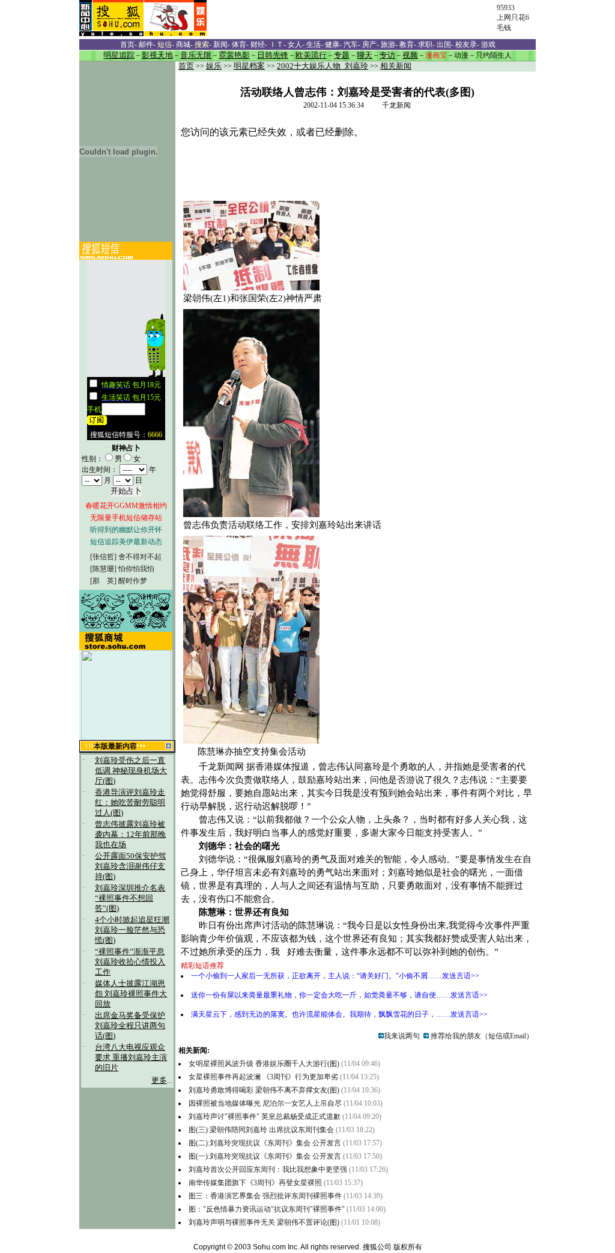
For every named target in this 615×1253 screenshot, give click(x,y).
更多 (159, 1080)
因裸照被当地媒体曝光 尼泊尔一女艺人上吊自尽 (265, 1103)
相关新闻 (395, 66)
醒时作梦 (132, 581)
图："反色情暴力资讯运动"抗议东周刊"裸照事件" (267, 1209)
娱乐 (214, 66)
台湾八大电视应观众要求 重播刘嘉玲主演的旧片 (131, 1057)
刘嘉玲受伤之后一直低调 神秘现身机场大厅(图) (131, 770)
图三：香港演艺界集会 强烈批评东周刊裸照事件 (265, 1196)
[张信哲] (103, 557)
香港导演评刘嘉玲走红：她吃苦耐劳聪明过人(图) (130, 802)
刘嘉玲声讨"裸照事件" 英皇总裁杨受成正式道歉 (265, 1116)
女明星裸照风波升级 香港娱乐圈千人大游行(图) (264, 1063)
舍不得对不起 (140, 557)
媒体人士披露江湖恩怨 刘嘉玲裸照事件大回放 (131, 993)
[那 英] (103, 581)
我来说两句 (402, 1036)
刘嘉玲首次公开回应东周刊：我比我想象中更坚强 (268, 1169)
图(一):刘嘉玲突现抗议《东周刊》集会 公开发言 (265, 1156)
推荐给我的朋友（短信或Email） (481, 1036)
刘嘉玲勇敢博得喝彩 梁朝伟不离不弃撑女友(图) (264, 1090)
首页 (186, 66)
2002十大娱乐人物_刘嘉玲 (322, 66)
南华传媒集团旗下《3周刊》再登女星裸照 (256, 1182)
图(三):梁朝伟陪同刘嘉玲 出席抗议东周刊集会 (261, 1130)
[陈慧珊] (103, 569)
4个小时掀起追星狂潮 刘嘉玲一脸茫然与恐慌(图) (132, 930)
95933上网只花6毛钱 (513, 18)
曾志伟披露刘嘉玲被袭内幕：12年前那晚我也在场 (130, 834)
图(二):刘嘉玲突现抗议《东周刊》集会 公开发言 (265, 1143)
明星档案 (249, 66)
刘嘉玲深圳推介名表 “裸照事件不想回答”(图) (130, 898)
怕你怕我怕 (136, 569)
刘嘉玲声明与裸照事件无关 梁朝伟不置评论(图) (264, 1222)
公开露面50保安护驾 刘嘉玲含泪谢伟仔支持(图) (130, 866)
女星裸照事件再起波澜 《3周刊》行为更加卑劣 (263, 1077)
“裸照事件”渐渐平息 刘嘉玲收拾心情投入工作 (130, 962)
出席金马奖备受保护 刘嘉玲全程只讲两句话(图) (130, 1025)
